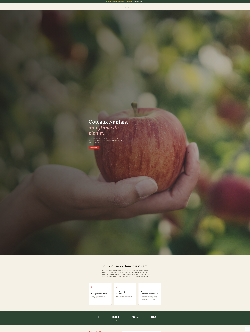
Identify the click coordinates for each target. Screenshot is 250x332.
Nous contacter (94, 147)
